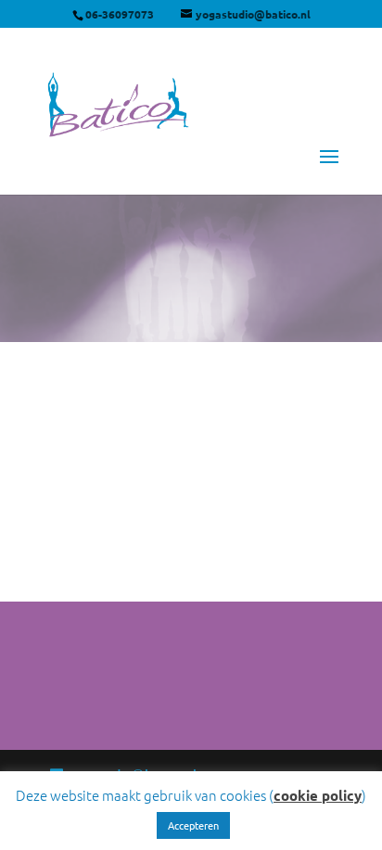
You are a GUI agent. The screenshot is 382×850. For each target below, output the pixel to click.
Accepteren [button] (193, 825)
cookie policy (318, 795)
